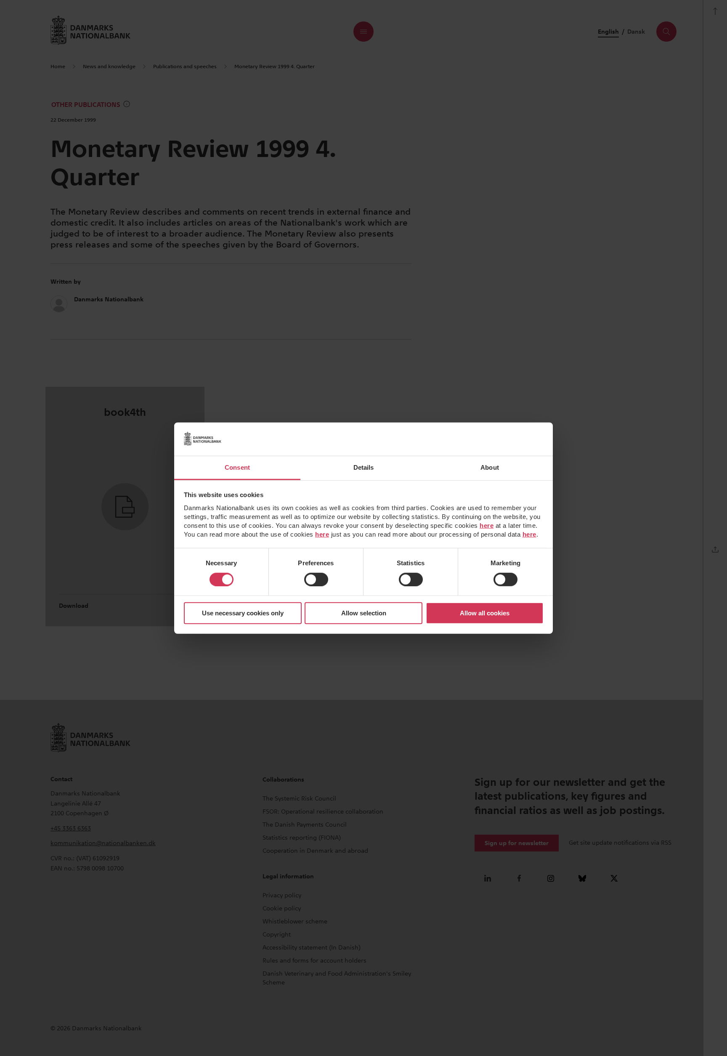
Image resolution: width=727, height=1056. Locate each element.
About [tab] (489, 467)
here (487, 525)
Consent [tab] (237, 467)
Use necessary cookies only (243, 613)
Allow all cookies (484, 613)
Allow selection (363, 613)
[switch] (316, 579)
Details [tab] (363, 467)
